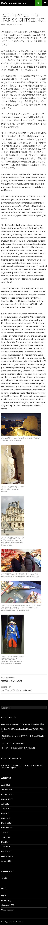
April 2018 (5, 785)
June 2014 (5, 837)
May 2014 (5, 842)
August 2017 (6, 799)
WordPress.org (7, 910)
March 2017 (6, 823)
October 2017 (7, 794)
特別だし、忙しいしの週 (11, 679)
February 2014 (7, 856)
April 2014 (5, 847)
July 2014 (5, 832)
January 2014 (6, 861)
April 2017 (5, 818)
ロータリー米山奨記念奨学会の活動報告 (18, 748)
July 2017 (5, 804)
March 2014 (6, 851)
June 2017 (5, 809)
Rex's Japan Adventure (13, 3)
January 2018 (6, 790)
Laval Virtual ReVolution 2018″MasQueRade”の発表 (22, 724)
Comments (7, 905)
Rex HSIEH (18, 25)
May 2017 (5, 813)
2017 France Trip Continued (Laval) (16, 688)
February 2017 (7, 828)
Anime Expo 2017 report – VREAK (15, 765)
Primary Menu (45, 3)
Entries (6, 900)
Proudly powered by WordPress (12, 922)
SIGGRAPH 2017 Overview (12, 743)
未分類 (4, 878)
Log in (3, 895)
